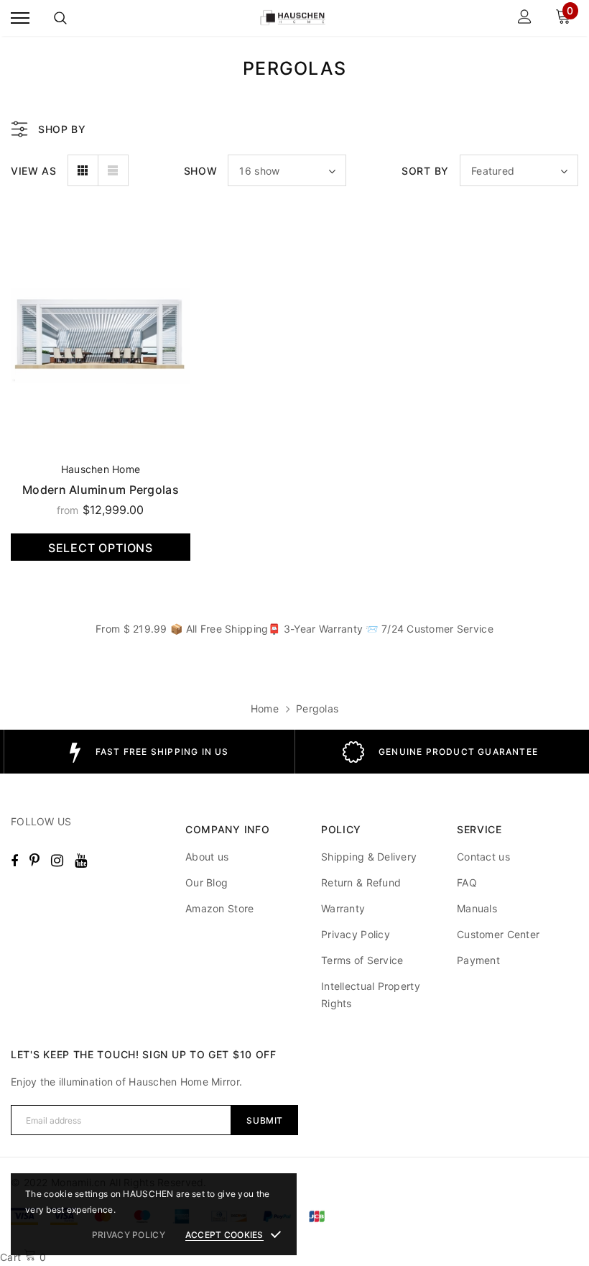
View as (34, 171)
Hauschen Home (101, 469)
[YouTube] (81, 860)
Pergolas (317, 708)
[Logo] (292, 18)
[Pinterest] (34, 860)
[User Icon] (525, 18)
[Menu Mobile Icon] (20, 18)
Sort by (425, 171)
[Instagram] (57, 860)
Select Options (100, 548)
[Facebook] (14, 860)
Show (201, 171)
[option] (149, 752)
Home (265, 708)
